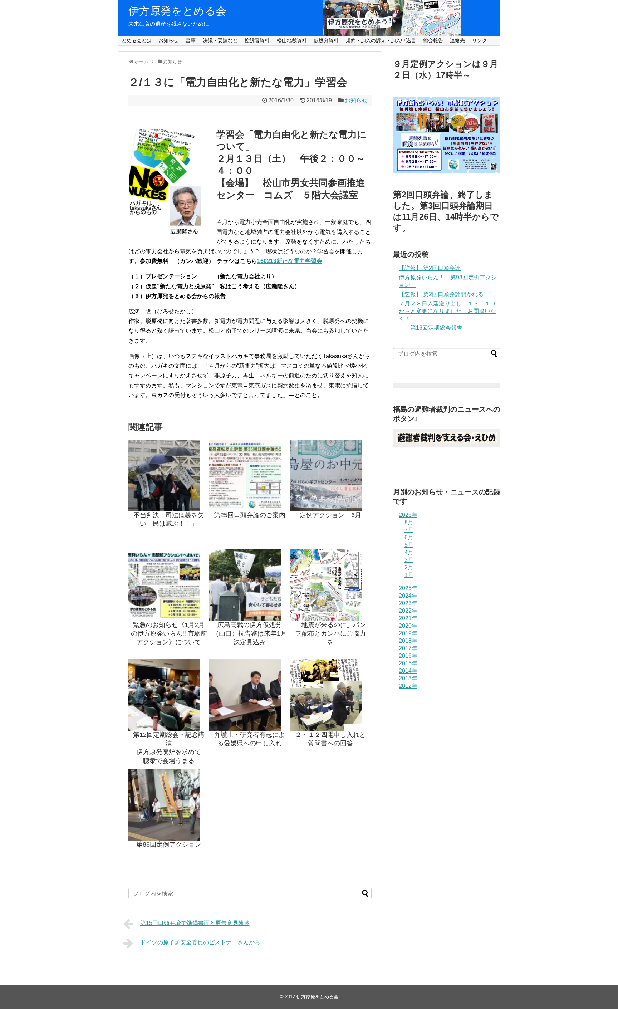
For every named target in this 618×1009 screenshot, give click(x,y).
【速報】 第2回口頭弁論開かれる (441, 294)
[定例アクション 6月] (330, 475)
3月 (408, 560)
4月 (408, 552)
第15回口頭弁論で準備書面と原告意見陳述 (195, 923)
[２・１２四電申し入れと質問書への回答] (330, 695)
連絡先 (457, 40)
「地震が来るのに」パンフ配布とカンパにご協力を (330, 633)
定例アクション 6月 (330, 515)
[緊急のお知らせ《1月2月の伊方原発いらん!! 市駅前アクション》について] (168, 585)
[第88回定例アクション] (168, 805)
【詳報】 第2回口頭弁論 (430, 268)
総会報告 (433, 40)
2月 (408, 567)
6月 (408, 537)
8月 (408, 522)
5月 (408, 545)
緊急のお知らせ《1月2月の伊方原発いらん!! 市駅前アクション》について (169, 633)
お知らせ (168, 40)
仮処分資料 (326, 40)
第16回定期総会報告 (430, 328)
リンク (479, 40)
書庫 (191, 40)
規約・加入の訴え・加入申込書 (381, 40)
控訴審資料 (257, 40)
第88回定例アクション (168, 844)
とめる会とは (137, 40)
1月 (408, 575)
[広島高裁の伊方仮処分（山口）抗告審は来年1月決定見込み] (249, 585)
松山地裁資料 (292, 40)
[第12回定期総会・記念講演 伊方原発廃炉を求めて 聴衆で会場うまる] (168, 695)
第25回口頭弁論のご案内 (249, 515)
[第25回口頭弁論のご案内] (249, 475)
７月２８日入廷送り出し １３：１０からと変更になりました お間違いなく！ (447, 311)
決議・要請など (220, 40)
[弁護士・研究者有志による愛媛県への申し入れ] (249, 695)
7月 (408, 530)
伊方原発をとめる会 (177, 11)
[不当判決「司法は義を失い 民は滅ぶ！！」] (168, 475)
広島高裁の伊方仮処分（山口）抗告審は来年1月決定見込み (249, 633)
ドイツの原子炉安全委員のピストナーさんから (200, 942)
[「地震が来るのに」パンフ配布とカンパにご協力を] (330, 585)
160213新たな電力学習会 (289, 261)
